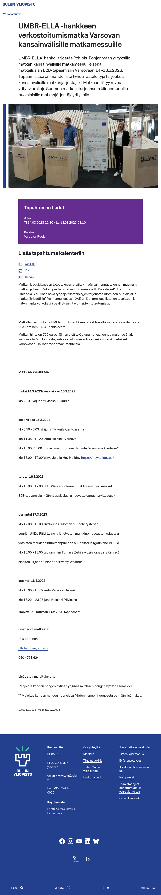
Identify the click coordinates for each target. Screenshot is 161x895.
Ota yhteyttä (91, 747)
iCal (27, 270)
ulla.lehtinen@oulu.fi (33, 648)
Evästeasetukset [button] (130, 761)
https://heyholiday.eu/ (97, 458)
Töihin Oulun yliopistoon (91, 769)
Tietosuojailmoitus (131, 754)
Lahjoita (59, 887)
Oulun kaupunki (129, 798)
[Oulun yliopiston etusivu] (29, 3)
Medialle (88, 754)
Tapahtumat (14, 14)
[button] (148, 888)
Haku (14, 888)
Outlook (30, 264)
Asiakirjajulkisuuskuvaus (134, 769)
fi (107, 890)
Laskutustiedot (93, 777)
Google (29, 277)
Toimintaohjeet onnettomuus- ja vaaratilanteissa (130, 788)
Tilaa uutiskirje (92, 761)
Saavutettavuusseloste (134, 747)
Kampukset (126, 777)
